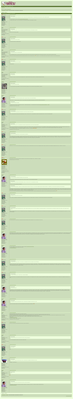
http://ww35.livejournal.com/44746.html (30, 246)
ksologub (3, 81)
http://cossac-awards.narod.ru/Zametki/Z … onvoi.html (44, 104)
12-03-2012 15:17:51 (14, 131)
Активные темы (3, 7)
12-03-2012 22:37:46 (14, 344)
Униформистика (4, 10)
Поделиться (11, 14)
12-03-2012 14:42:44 (14, 95)
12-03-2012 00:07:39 (14, 27)
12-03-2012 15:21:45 (14, 144)
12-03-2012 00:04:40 (14, 14)
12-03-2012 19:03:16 (14, 231)
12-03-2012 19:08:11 (14, 245)
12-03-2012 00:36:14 (14, 81)
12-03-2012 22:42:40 (14, 370)
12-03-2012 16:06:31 (14, 157)
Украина (7, 10)
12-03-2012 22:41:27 (14, 357)
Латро (2, 357)
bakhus (2, 27)
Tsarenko (3, 95)
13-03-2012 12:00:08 (14, 379)
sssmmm (3, 312)
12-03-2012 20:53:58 (14, 312)
